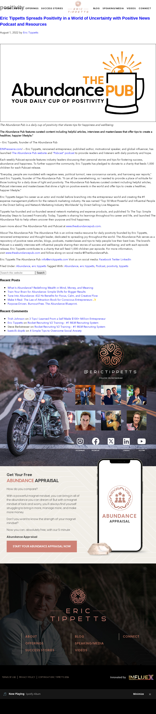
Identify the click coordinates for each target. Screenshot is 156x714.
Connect (145, 8)
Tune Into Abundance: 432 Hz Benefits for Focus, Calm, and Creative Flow (53, 295)
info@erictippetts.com (54, 259)
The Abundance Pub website (29, 153)
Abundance (23, 266)
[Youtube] (142, 441)
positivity (112, 266)
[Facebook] (95, 441)
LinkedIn (126, 259)
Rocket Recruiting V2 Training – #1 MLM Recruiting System (63, 322)
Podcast (100, 266)
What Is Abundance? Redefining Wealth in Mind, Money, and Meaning (50, 287)
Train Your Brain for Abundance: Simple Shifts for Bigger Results (47, 291)
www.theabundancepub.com (83, 226)
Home (8, 8)
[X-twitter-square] (111, 441)
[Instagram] (80, 441)
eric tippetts (39, 266)
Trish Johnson (16, 318)
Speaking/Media (113, 8)
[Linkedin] (126, 441)
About (18, 8)
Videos (131, 8)
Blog (96, 8)
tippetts (123, 266)
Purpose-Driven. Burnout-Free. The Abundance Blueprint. (42, 303)
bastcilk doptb (16, 330)
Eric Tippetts (15, 322)
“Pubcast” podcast (63, 153)
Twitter (116, 259)
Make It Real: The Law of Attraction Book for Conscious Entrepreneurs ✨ (52, 299)
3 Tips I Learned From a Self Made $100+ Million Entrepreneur (67, 318)
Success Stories (52, 8)
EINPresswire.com (11, 149)
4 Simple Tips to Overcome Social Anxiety (56, 330)
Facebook (105, 259)
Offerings (32, 8)
